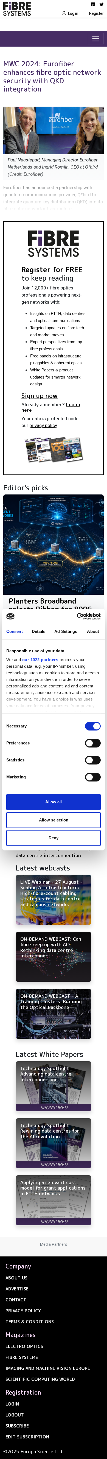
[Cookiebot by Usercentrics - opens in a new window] (77, 616)
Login (12, 1404)
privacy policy (43, 425)
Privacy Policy (23, 1311)
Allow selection (53, 820)
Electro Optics (24, 1346)
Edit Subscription (27, 1437)
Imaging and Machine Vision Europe (47, 1368)
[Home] (26, 9)
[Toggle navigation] (96, 38)
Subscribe (17, 1426)
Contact (15, 1300)
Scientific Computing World (40, 1379)
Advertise (17, 1289)
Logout (14, 1415)
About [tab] (93, 631)
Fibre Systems (21, 1357)
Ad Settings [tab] (65, 631)
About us (16, 1278)
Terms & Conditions (29, 1322)
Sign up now (39, 395)
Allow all (53, 802)
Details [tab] (38, 631)
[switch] (93, 743)
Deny (53, 837)
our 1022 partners (40, 659)
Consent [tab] (14, 631)
